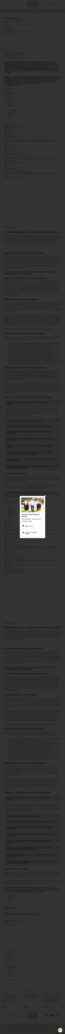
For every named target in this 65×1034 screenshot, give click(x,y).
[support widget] (60, 1030)
